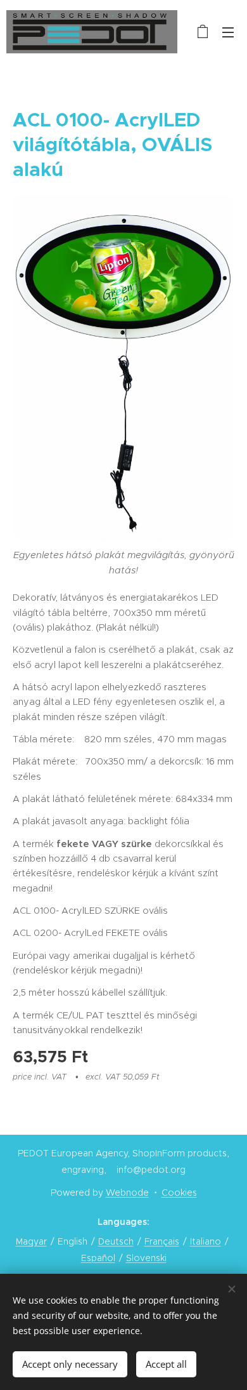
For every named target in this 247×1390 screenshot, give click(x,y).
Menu (228, 31)
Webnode (127, 1192)
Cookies (179, 1192)
